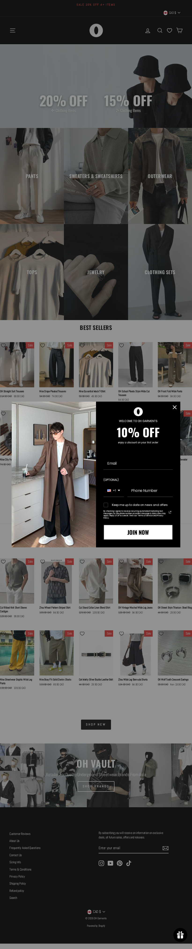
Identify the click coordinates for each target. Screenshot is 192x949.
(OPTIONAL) (111, 480)
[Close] (174, 407)
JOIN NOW (138, 532)
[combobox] (113, 491)
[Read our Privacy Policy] (170, 512)
